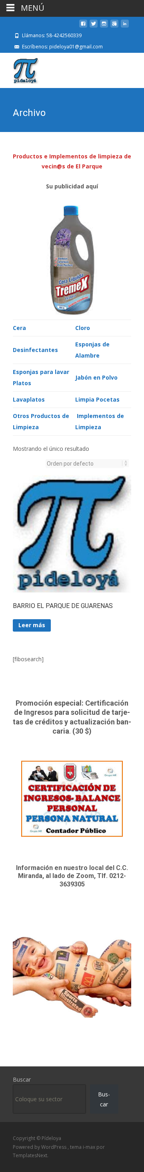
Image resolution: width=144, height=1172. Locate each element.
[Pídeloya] (19, 69)
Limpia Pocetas (97, 399)
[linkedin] (125, 26)
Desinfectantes (35, 350)
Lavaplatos (29, 399)
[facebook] (83, 26)
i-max (89, 1147)
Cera (19, 328)
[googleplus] (114, 26)
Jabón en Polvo (96, 377)
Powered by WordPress (40, 1147)
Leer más (31, 625)
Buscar (22, 1079)
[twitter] (94, 26)
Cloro (82, 328)
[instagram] (104, 26)
